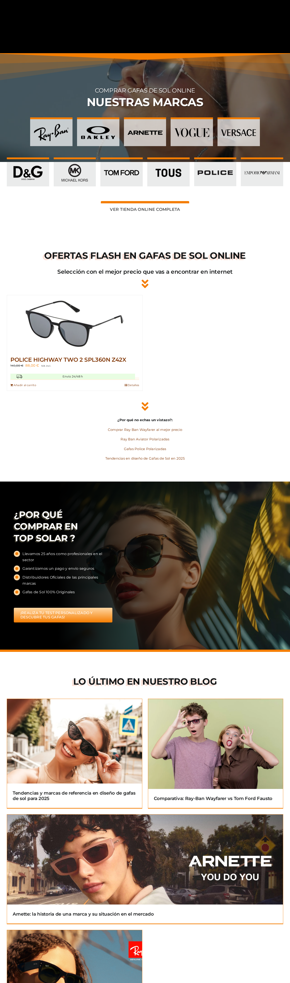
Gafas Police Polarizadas (145, 449)
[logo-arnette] (145, 124)
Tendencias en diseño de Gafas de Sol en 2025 (145, 458)
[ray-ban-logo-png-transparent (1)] (51, 124)
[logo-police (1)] (215, 164)
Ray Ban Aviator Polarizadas (145, 439)
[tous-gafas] (168, 164)
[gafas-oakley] (98, 124)
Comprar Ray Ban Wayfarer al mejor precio (145, 429)
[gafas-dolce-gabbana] (28, 164)
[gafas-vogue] (192, 124)
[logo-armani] (262, 164)
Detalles (133, 385)
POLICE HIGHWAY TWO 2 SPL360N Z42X (68, 359)
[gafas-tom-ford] (121, 164)
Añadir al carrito (25, 385)
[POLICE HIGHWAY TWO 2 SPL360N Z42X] (75, 323)
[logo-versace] (238, 124)
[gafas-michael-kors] (75, 164)
